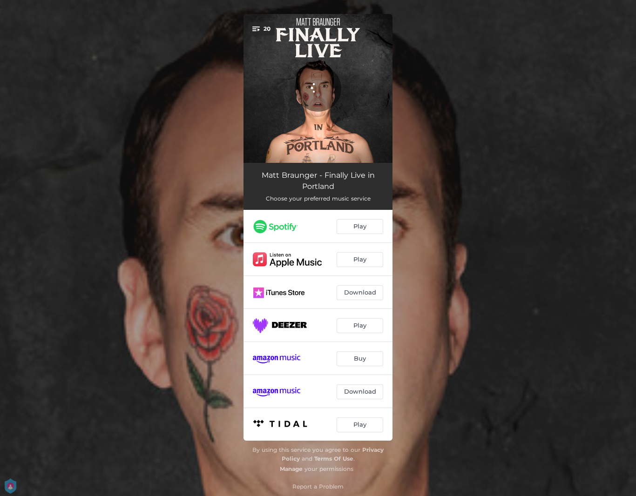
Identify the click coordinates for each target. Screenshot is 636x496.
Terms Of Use (333, 458)
